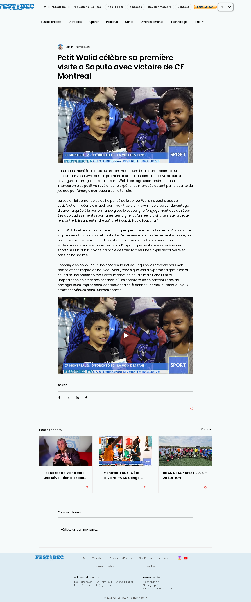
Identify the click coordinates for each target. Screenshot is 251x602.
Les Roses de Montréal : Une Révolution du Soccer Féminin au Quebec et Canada (65, 475)
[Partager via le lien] (86, 397)
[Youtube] (186, 558)
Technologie (179, 22)
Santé (129, 22)
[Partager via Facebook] (59, 397)
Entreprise (75, 22)
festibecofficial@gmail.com (98, 585)
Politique (112, 22)
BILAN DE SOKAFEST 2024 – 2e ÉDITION (185, 475)
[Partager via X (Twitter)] (68, 397)
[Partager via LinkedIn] (77, 397)
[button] (205, 7)
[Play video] (125, 335)
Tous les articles (50, 22)
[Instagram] (180, 558)
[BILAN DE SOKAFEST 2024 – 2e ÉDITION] (185, 451)
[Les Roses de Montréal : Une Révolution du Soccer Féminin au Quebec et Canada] (65, 451)
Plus (197, 22)
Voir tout (206, 429)
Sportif (94, 22)
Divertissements (152, 22)
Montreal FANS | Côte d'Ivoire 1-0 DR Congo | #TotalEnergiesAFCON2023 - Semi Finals (124, 475)
